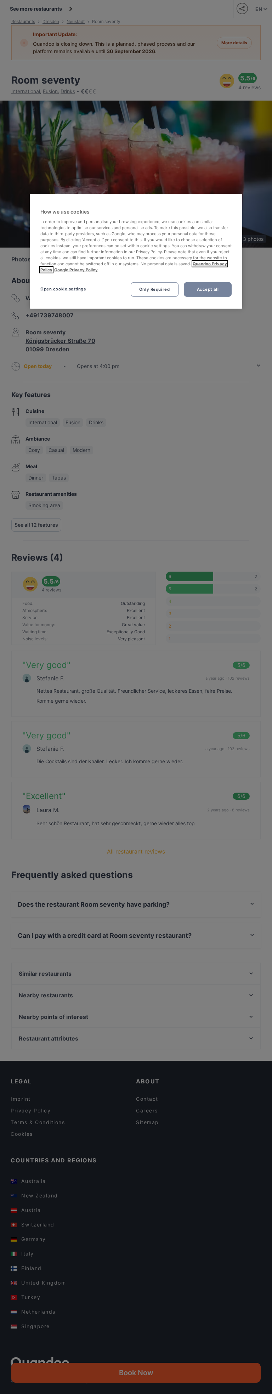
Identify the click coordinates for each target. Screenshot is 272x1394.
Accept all (208, 289)
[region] (136, 251)
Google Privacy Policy (76, 269)
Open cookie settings (63, 288)
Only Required (154, 289)
